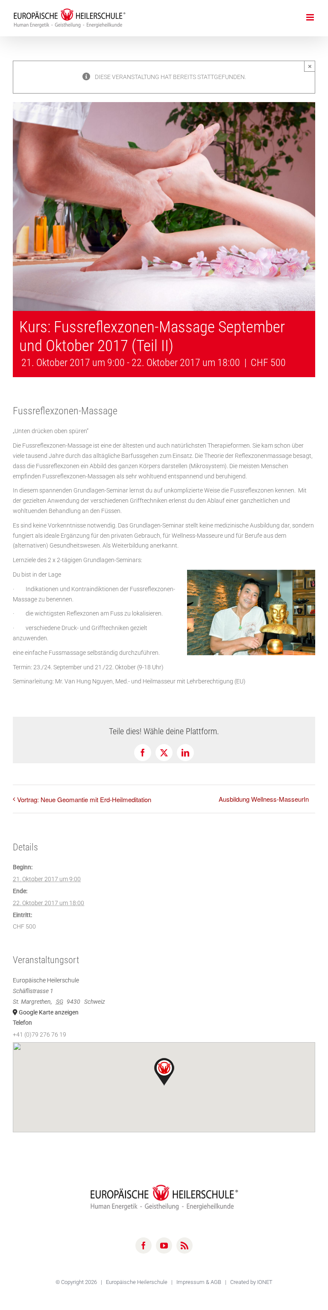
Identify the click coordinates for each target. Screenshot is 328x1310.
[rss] (184, 1245)
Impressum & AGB (199, 1282)
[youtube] (164, 1245)
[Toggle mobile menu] (310, 17)
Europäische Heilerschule (46, 980)
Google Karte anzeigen (49, 1012)
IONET (264, 1282)
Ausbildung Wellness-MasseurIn (264, 798)
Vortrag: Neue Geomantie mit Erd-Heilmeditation (84, 799)
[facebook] (143, 1245)
